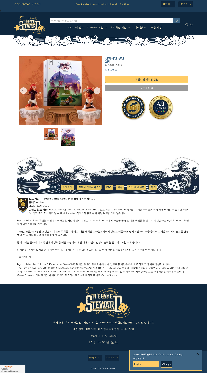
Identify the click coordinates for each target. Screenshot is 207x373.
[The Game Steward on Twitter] (90, 342)
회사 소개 (58, 322)
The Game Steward (107, 368)
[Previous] (23, 90)
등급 (153, 187)
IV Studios (111, 69)
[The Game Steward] (29, 25)
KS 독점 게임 (119, 27)
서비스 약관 (127, 329)
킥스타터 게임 (95, 27)
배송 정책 (78, 329)
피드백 (113, 335)
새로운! (138, 27)
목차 (53, 187)
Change (166, 364)
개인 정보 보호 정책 (108, 329)
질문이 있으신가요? (89, 187)
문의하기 (95, 335)
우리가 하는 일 (73, 322)
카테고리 (67, 187)
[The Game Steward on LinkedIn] (112, 342)
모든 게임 (156, 27)
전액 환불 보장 (137, 187)
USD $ (183, 4)
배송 (120, 187)
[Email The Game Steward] (116, 342)
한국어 (166, 4)
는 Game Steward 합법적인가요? (115, 322)
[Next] (97, 90)
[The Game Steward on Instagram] (108, 342)
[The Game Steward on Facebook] (94, 342)
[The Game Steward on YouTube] (99, 342)
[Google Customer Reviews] (12, 369)
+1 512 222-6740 (22, 4)
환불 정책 (90, 329)
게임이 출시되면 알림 (146, 79)
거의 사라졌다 (75, 27)
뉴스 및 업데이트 (145, 322)
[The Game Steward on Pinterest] (103, 342)
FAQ (108, 187)
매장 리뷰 (88, 322)
